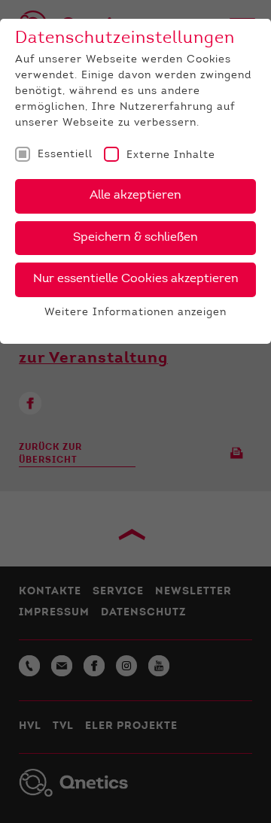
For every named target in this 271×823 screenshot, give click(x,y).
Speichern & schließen (135, 238)
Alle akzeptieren (135, 196)
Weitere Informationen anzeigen (135, 313)
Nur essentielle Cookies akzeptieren (136, 279)
